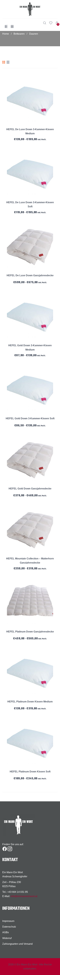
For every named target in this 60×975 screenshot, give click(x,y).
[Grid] (3, 62)
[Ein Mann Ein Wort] (30, 9)
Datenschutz (9, 926)
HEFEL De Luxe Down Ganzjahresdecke (30, 275)
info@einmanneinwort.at (24, 896)
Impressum (8, 921)
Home (5, 33)
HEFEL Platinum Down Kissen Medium (30, 701)
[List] (8, 62)
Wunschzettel (51, 23)
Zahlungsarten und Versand (17, 944)
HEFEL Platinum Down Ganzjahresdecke (30, 631)
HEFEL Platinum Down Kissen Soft (30, 771)
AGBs (5, 932)
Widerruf (7, 938)
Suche (45, 23)
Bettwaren (19, 33)
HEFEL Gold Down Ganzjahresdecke (30, 488)
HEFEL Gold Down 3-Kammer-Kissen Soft (30, 418)
